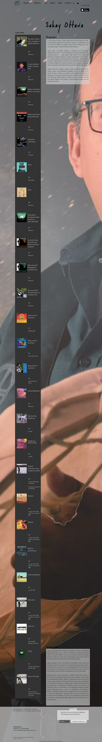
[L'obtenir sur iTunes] (85, 10)
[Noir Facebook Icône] (74, 3)
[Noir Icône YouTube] (78, 3)
